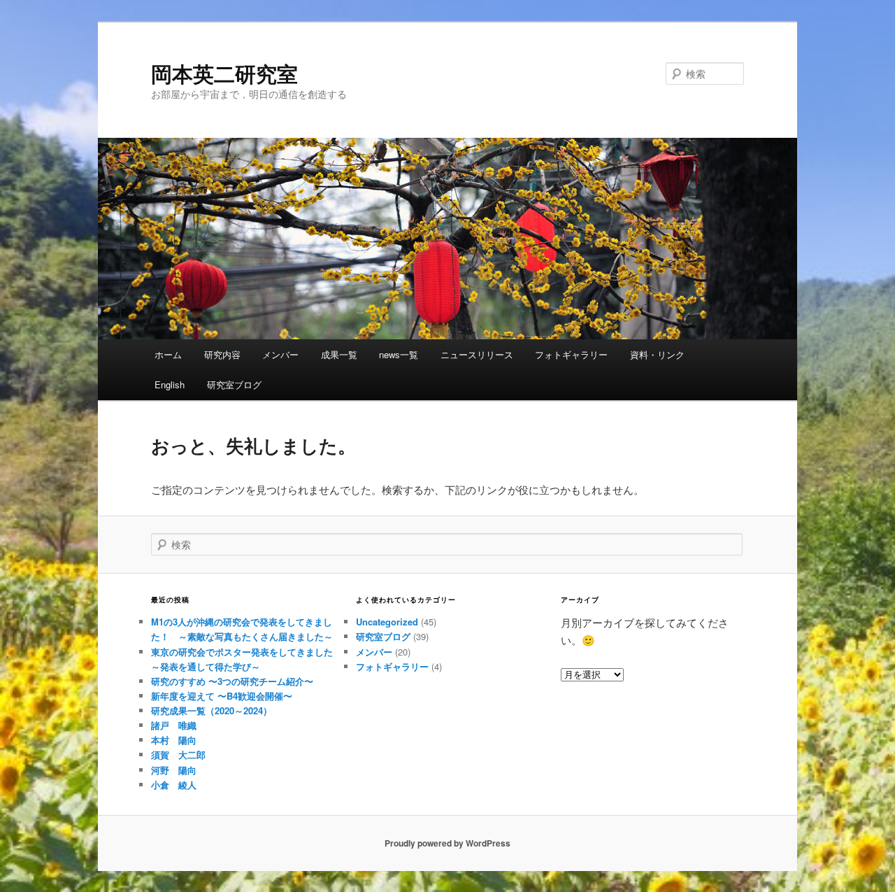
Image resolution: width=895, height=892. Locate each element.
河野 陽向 (173, 770)
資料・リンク (657, 354)
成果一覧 (339, 354)
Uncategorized (387, 621)
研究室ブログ (234, 384)
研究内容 (222, 354)
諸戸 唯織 (173, 725)
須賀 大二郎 (178, 754)
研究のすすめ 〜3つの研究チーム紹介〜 (232, 681)
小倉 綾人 (173, 784)
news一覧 (398, 354)
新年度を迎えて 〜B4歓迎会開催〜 (221, 695)
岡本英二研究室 (224, 73)
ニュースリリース (477, 354)
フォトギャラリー (571, 354)
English (170, 384)
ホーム (168, 354)
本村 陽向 (173, 739)
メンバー (280, 354)
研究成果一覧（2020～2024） (211, 710)
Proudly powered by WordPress (447, 843)
